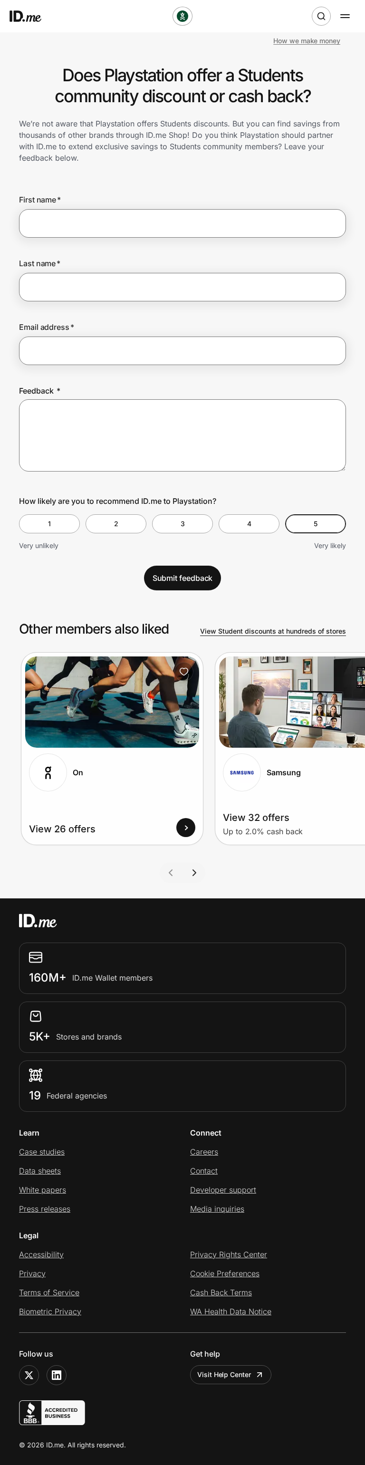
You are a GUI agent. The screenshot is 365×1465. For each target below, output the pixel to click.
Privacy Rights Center (228, 1254)
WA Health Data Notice (230, 1311)
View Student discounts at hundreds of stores (273, 631)
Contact (204, 1171)
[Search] (321, 16)
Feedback (39, 390)
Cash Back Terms (221, 1292)
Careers (204, 1152)
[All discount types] (182, 16)
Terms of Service (49, 1292)
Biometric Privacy (50, 1311)
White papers (42, 1190)
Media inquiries (217, 1209)
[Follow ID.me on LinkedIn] (57, 1375)
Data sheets (40, 1171)
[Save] (183, 671)
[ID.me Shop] (31, 16)
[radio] (49, 523)
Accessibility (41, 1254)
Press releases (44, 1209)
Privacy (32, 1273)
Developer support (223, 1190)
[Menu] (345, 16)
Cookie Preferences (224, 1273)
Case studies (42, 1152)
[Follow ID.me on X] (29, 1375)
